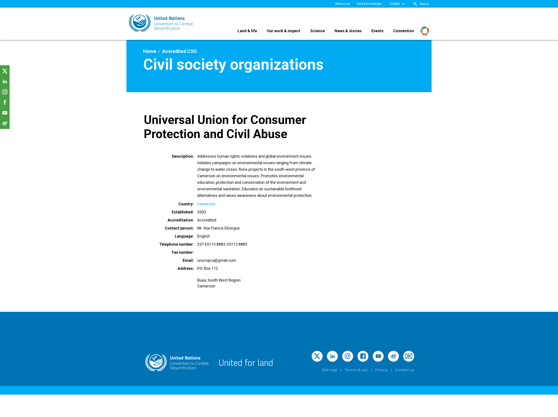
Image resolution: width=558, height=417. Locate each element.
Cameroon (206, 204)
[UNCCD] (161, 23)
